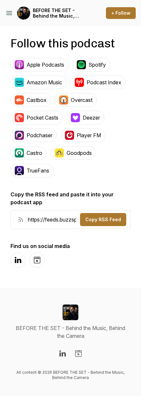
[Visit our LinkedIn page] (62, 353)
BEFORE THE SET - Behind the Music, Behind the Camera (55, 13)
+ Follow (121, 13)
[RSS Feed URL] (20, 219)
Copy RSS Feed (103, 219)
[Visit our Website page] (78, 353)
